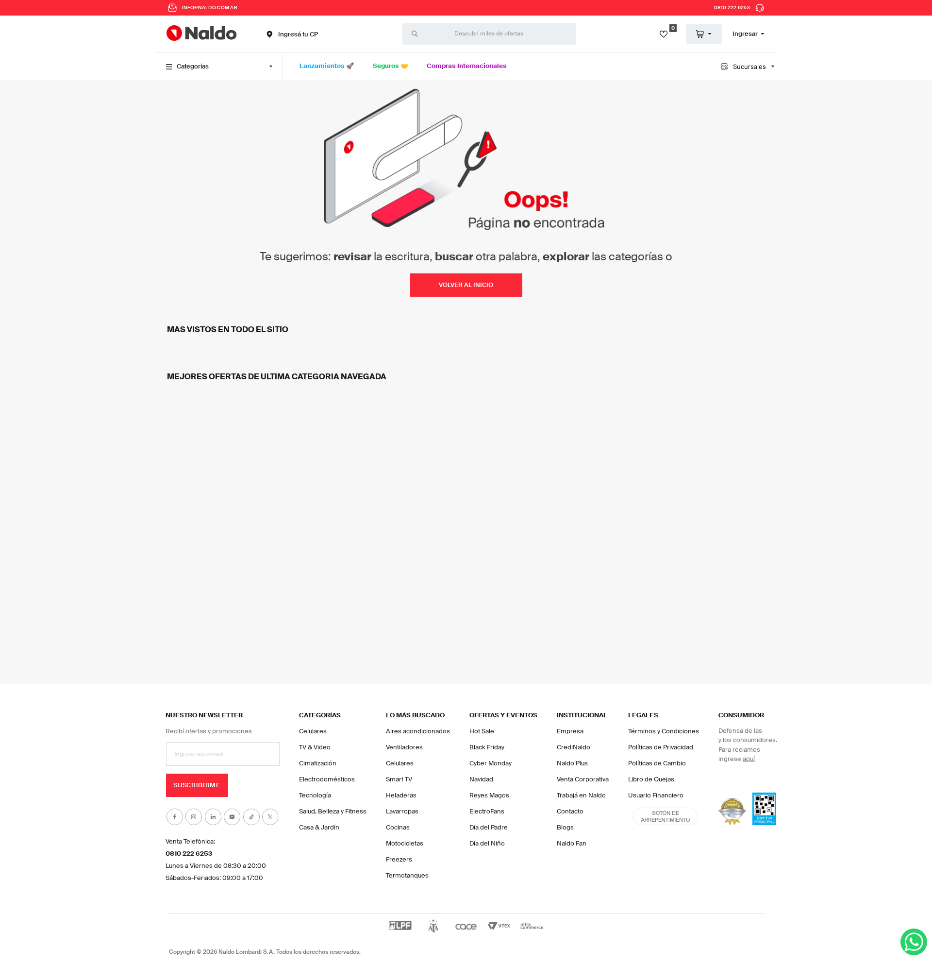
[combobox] (489, 34)
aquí (749, 759)
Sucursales (749, 66)
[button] (291, 34)
